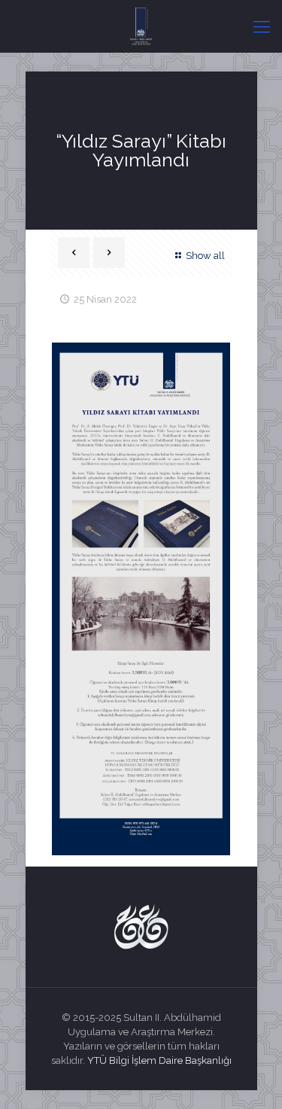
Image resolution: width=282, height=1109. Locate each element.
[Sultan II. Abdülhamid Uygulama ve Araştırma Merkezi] (141, 26)
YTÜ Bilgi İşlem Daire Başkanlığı (159, 1060)
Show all (205, 255)
